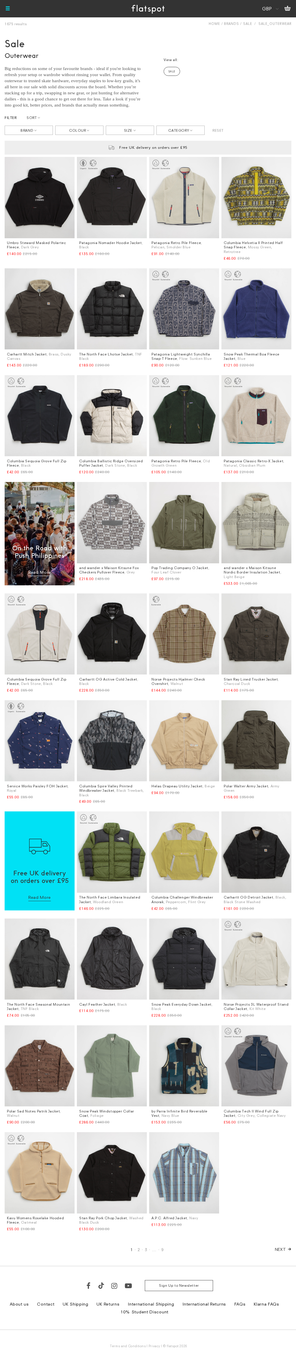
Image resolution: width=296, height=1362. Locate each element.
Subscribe (132, 730)
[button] (248, 623)
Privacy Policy (94, 772)
